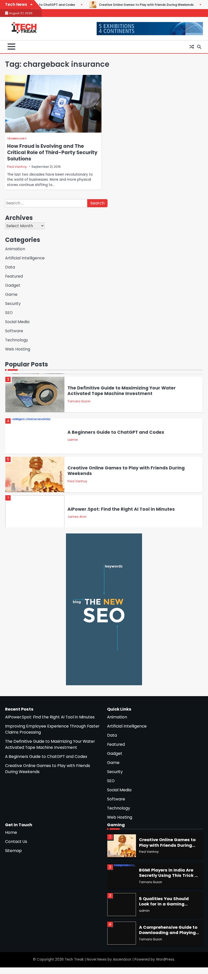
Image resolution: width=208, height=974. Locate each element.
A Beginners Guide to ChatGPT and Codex (115, 432)
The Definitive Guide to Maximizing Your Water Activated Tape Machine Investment (121, 391)
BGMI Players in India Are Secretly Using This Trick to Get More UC (169, 875)
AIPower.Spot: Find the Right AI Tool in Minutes (121, 509)
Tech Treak (74, 959)
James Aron (76, 516)
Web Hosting (17, 349)
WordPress (165, 959)
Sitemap (13, 850)
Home (11, 832)
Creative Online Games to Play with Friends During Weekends (120, 5)
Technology (17, 138)
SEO (9, 312)
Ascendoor (122, 959)
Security (13, 303)
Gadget (12, 285)
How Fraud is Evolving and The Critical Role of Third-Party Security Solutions (52, 152)
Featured (14, 276)
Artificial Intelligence (25, 258)
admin (72, 440)
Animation (15, 249)
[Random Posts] (191, 47)
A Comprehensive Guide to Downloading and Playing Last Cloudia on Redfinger (168, 932)
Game (11, 294)
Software (14, 331)
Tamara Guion (79, 401)
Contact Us (16, 841)
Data (10, 267)
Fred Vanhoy (17, 166)
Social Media (17, 321)
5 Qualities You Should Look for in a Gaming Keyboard (164, 904)
